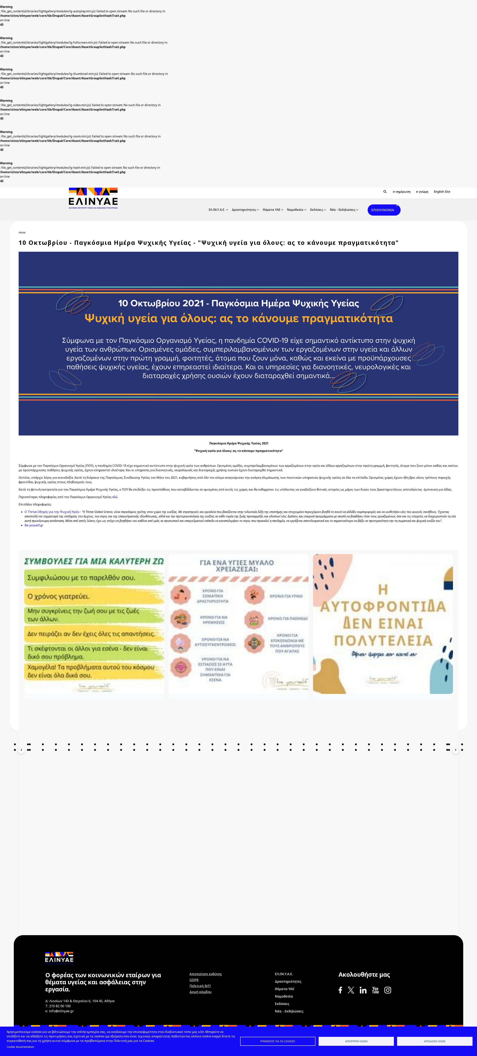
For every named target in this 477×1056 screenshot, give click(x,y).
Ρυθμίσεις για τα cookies (277, 1041)
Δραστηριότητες (244, 210)
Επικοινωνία (382, 210)
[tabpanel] (94, 795)
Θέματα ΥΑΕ (271, 210)
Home (22, 232)
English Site (442, 192)
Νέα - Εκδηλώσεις (342, 210)
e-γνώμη (422, 192)
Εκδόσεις (316, 210)
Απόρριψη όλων (356, 1041)
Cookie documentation (20, 1047)
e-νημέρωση (401, 192)
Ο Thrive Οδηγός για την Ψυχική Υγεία (52, 512)
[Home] (95, 198)
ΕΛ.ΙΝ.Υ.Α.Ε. (217, 210)
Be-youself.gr (34, 525)
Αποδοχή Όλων (434, 1041)
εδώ (115, 497)
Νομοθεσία (295, 210)
